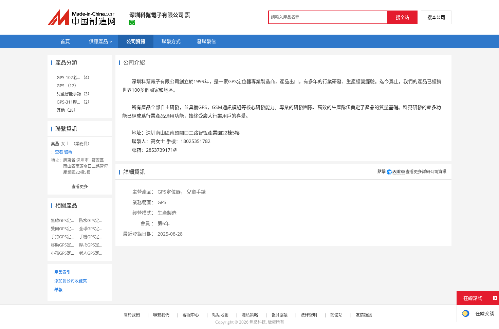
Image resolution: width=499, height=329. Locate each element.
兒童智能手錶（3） (74, 94)
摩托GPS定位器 (93, 245)
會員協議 (279, 315)
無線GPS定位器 (65, 220)
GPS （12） (67, 86)
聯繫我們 (161, 315)
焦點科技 (258, 322)
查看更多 (80, 186)
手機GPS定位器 (93, 237)
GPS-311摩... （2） (74, 102)
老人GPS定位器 (93, 253)
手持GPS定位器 (65, 237)
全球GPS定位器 (93, 229)
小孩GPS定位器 (65, 253)
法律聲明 (309, 315)
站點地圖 (220, 315)
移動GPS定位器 (65, 245)
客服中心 (191, 315)
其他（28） (67, 110)
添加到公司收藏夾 (70, 281)
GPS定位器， (171, 191)
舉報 (58, 290)
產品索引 (62, 272)
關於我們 (132, 315)
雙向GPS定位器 (65, 229)
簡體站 (336, 315)
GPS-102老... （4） (74, 77)
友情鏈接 (364, 315)
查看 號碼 (63, 152)
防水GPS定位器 (93, 220)
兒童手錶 (196, 191)
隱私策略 (250, 315)
